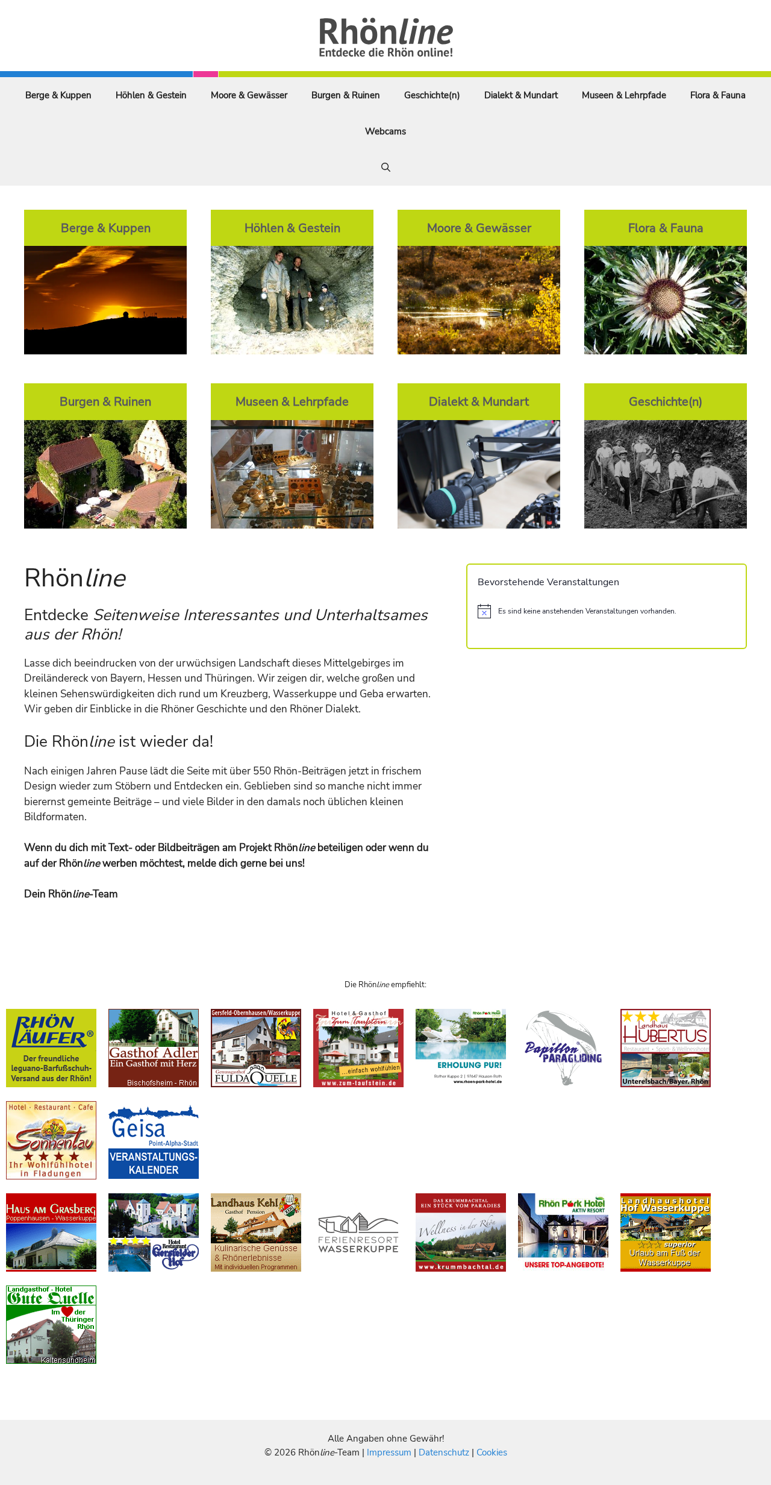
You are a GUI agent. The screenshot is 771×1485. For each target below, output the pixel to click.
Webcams (385, 131)
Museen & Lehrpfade (624, 95)
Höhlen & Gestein (151, 95)
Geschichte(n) (432, 95)
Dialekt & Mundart (521, 95)
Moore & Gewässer (249, 95)
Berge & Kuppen (58, 95)
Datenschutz (444, 1452)
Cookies (491, 1452)
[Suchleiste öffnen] (385, 167)
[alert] (606, 611)
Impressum (390, 1452)
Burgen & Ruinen (345, 95)
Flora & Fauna (718, 95)
